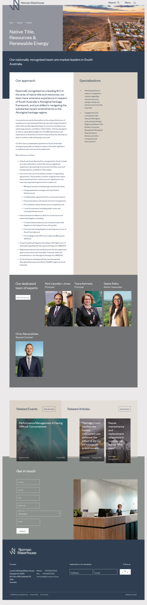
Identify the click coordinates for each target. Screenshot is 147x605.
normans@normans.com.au (48, 576)
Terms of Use (44, 595)
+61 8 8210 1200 (50, 570)
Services (19, 22)
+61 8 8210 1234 (48, 573)
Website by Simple (131, 595)
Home (11, 22)
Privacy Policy (34, 595)
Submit (23, 531)
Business (29, 22)
